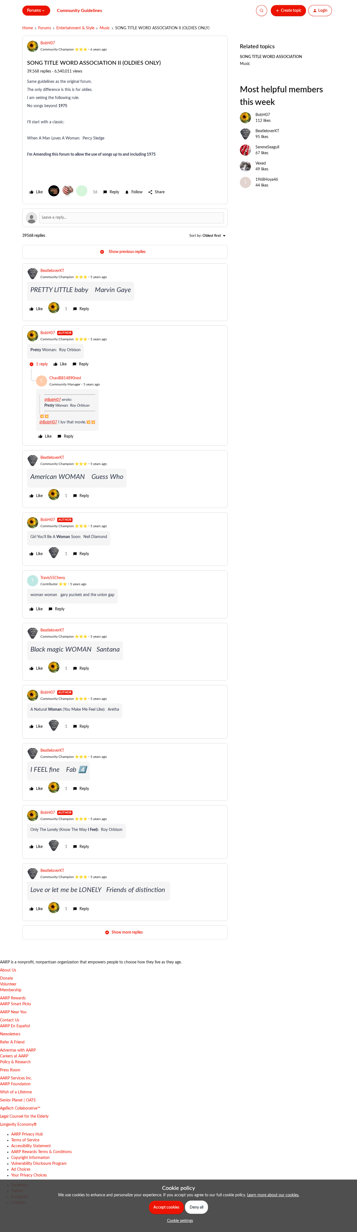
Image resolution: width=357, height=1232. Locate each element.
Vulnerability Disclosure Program (39, 1164)
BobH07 (47, 43)
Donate (6, 978)
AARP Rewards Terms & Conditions (41, 1152)
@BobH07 (52, 400)
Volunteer (8, 984)
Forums (44, 28)
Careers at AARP (14, 1056)
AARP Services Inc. (16, 1078)
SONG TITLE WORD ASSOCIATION (271, 57)
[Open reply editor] (125, 218)
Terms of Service (25, 1140)
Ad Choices (20, 1169)
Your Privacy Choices (29, 1175)
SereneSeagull (267, 147)
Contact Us (9, 1020)
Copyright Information (30, 1158)
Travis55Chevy (52, 578)
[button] (288, 10)
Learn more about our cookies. (273, 1195)
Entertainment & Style (75, 28)
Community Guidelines (79, 10)
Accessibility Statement (31, 1146)
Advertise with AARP (18, 1050)
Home (27, 28)
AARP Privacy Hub (27, 1134)
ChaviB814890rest (65, 378)
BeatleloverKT (52, 271)
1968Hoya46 (266, 180)
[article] (125, 292)
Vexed (260, 163)
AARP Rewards (13, 998)
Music (105, 28)
